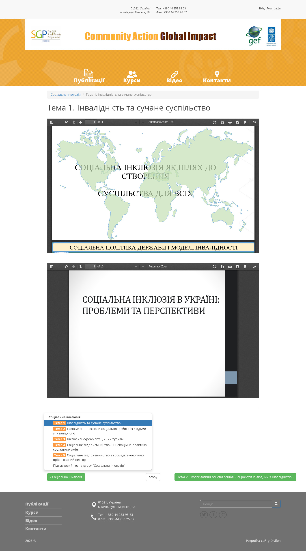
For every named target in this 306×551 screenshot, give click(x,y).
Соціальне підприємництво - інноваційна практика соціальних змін (100, 447)
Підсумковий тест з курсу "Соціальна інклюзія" (89, 465)
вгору (153, 477)
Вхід (262, 8)
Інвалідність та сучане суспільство (87, 423)
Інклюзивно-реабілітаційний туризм (88, 439)
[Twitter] (204, 514)
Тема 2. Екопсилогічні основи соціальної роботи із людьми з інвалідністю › (235, 477)
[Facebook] (213, 514)
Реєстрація (274, 8)
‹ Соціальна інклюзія (66, 477)
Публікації (89, 80)
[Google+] (223, 514)
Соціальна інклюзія (66, 94)
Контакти (217, 80)
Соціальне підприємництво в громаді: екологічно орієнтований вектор (98, 457)
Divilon (275, 540)
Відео (174, 80)
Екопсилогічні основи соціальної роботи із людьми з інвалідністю (99, 431)
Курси (131, 80)
